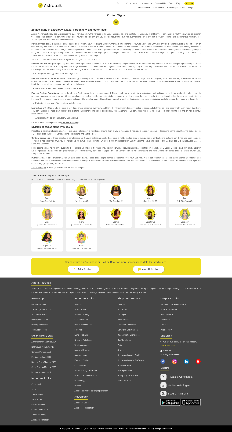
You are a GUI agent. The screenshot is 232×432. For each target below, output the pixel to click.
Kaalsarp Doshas (81, 360)
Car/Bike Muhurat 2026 (41, 352)
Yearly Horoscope (39, 330)
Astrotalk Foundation (40, 420)
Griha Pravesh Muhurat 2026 (43, 367)
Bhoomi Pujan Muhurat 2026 (43, 362)
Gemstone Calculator (126, 325)
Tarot (171, 3)
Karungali (121, 315)
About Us (164, 325)
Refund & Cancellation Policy (173, 304)
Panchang (171, 8)
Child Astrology (80, 365)
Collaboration (37, 384)
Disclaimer (165, 320)
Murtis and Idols (124, 365)
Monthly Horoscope (39, 325)
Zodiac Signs (37, 394)
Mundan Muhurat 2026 (41, 372)
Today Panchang (81, 315)
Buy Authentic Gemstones (128, 335)
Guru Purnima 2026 (39, 410)
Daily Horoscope (38, 304)
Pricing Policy (166, 330)
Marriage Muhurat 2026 (41, 357)
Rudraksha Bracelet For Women (131, 360)
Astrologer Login (81, 403)
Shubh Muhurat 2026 (42, 336)
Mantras (77, 386)
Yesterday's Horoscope (41, 309)
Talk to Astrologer (38, 168)
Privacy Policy (166, 315)
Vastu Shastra (37, 399)
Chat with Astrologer (69, 123)
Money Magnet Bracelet (127, 376)
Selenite (121, 350)
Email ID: (170, 353)
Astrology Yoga (80, 355)
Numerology (147, 3)
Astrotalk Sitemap (39, 415)
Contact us (166, 336)
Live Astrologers (81, 320)
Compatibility (160, 3)
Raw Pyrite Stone (124, 370)
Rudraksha (122, 309)
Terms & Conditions (168, 309)
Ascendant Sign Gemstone (85, 370)
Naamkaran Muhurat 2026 (42, 347)
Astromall (78, 304)
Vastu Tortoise (123, 320)
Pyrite (119, 345)
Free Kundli (79, 330)
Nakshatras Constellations (85, 376)
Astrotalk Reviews (82, 350)
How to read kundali (83, 325)
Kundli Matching (81, 335)
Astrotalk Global (124, 381)
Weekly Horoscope (39, 320)
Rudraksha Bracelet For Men (129, 355)
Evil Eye (121, 304)
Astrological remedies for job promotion (91, 391)
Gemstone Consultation (127, 330)
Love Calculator (38, 405)
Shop (182, 8)
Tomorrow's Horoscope (41, 315)
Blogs (190, 8)
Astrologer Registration (84, 408)
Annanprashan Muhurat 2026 (43, 342)
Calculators (158, 8)
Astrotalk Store (80, 309)
